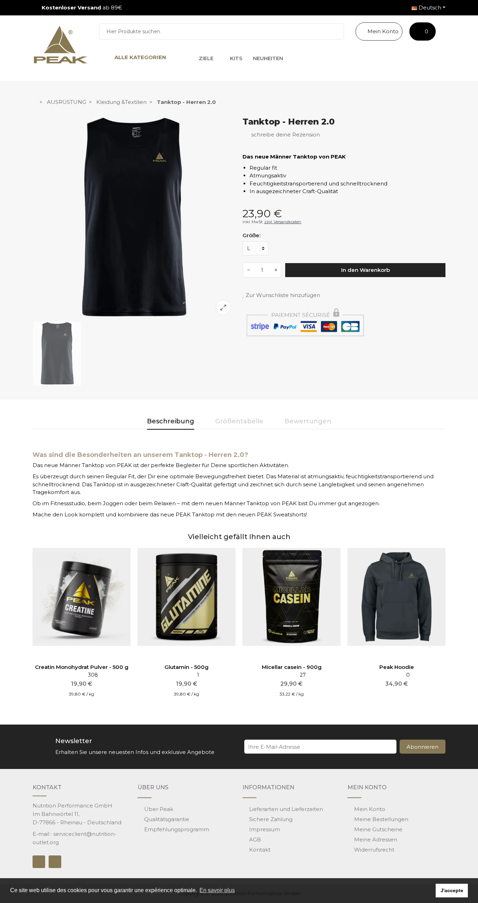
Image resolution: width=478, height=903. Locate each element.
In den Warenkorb (365, 269)
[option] (134, 218)
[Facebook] (39, 861)
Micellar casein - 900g (292, 667)
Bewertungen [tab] (307, 421)
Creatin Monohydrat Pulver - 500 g (81, 667)
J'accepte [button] (452, 890)
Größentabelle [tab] (239, 421)
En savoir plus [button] (217, 890)
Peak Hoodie (396, 667)
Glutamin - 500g (186, 667)
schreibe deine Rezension (285, 134)
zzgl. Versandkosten (282, 221)
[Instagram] (55, 861)
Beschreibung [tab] (170, 421)
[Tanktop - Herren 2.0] (134, 218)
